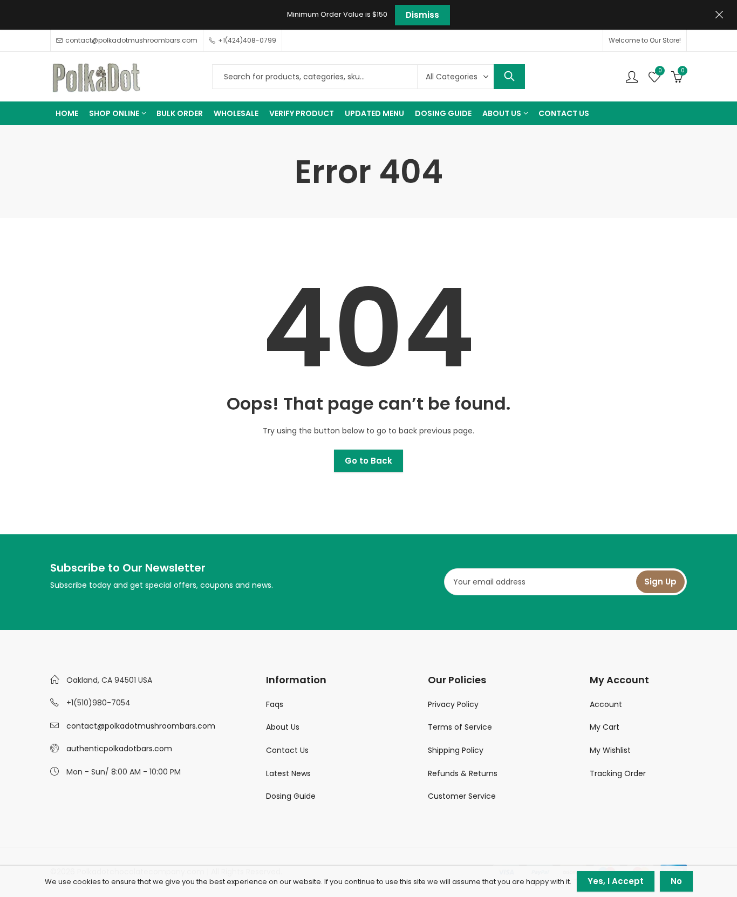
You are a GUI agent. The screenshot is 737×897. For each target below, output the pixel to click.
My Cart (604, 727)
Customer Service (462, 796)
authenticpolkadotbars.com (119, 748)
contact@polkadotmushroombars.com (140, 726)
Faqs (274, 704)
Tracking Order (618, 773)
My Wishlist (610, 750)
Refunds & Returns (462, 773)
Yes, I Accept (616, 881)
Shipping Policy (455, 750)
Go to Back (368, 460)
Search (509, 76)
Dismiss (422, 15)
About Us (282, 727)
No (676, 881)
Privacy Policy (453, 704)
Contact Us (287, 750)
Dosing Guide (291, 796)
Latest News (288, 773)
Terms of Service (460, 727)
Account (606, 704)
